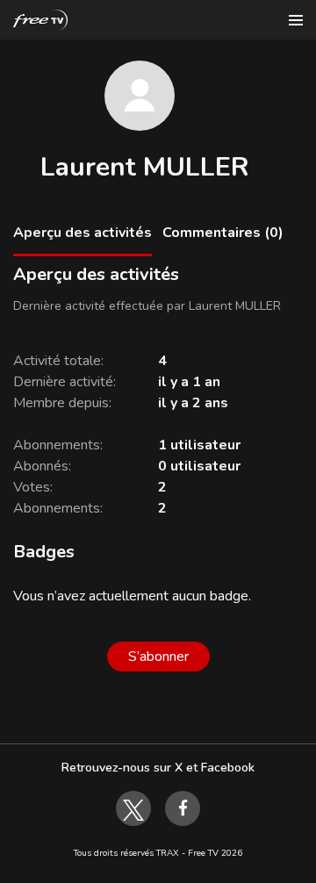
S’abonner (158, 656)
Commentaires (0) (223, 232)
